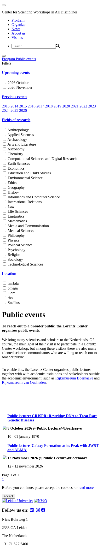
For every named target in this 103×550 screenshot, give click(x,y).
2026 (23, 110)
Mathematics (17, 221)
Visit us (17, 37)
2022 (83, 106)
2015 (23, 106)
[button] (51, 73)
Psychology (16, 250)
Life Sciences (17, 211)
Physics (13, 240)
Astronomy (15, 149)
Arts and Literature (21, 144)
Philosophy (16, 235)
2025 (14, 110)
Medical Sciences (20, 231)
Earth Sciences (18, 163)
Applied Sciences (20, 135)
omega (12, 288)
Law (11, 207)
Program (17, 20)
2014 (14, 106)
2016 (31, 106)
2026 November (19, 87)
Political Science (20, 245)
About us (18, 33)
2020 (66, 106)
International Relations (24, 202)
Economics (15, 168)
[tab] (51, 73)
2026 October (18, 83)
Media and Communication (28, 226)
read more (86, 487)
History (13, 192)
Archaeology (17, 139)
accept (8, 496)
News (15, 29)
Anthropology (18, 130)
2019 (57, 106)
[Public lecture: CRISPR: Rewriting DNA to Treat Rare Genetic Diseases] (4, 428)
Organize (18, 25)
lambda (13, 283)
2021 (75, 106)
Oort (11, 293)
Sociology (15, 259)
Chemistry (15, 154)
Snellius (13, 303)
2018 (49, 106)
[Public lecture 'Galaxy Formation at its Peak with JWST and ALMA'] (4, 458)
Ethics (12, 183)
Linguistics (15, 216)
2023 (92, 106)
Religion (14, 255)
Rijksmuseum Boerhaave (74, 378)
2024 (6, 110)
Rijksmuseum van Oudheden (24, 382)
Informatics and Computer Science (33, 197)
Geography (16, 187)
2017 (40, 106)
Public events (26, 59)
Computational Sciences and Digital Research (42, 159)
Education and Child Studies (29, 173)
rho (10, 298)
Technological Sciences (25, 264)
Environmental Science (25, 178)
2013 (6, 106)
